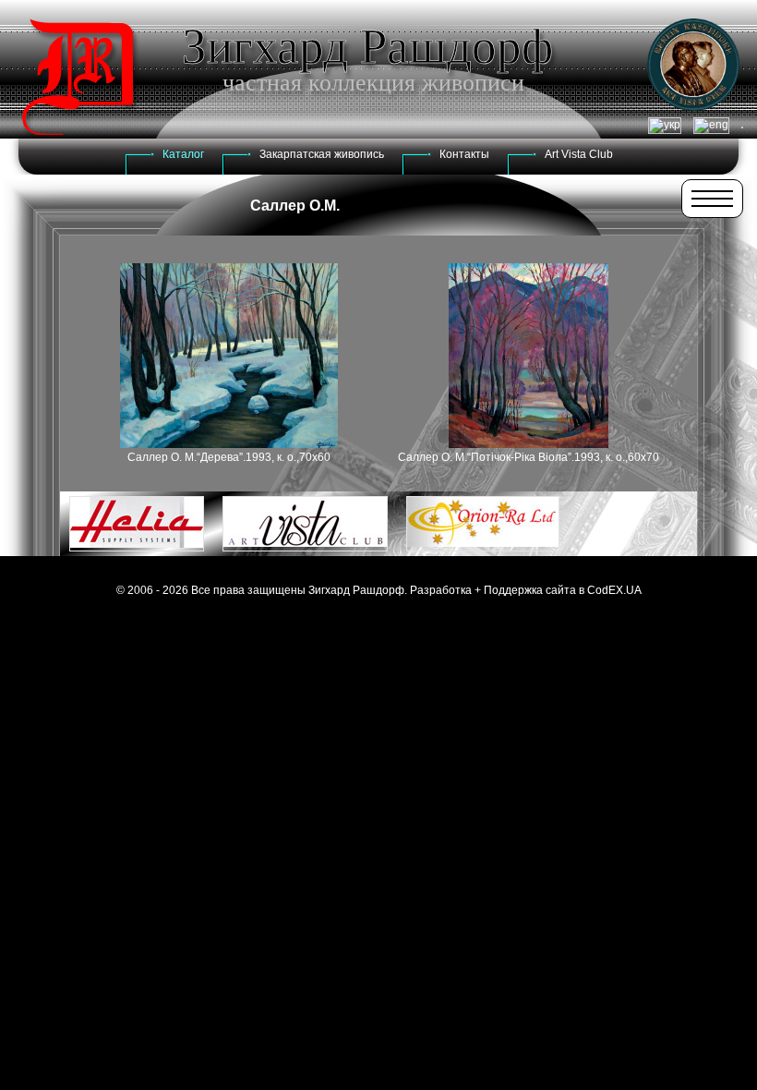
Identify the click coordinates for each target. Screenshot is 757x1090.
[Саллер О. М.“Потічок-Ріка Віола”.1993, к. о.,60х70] (528, 444)
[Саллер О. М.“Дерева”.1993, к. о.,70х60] (229, 444)
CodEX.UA (614, 590)
